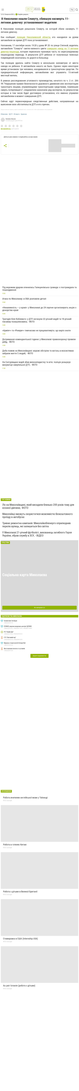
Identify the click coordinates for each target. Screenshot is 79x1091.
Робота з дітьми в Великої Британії (20, 891)
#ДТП (11, 114)
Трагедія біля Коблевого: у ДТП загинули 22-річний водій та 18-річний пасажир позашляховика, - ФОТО (36, 320)
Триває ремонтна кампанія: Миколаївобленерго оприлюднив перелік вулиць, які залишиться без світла (36, 525)
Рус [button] (72, 10)
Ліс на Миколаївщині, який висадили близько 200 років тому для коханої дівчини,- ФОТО (38, 506)
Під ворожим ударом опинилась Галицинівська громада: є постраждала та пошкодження (39, 288)
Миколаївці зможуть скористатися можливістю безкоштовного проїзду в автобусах (37, 515)
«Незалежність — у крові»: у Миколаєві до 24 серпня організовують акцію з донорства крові (39, 309)
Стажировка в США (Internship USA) (20, 938)
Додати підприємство (39, 656)
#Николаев (4, 114)
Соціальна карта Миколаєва (24, 575)
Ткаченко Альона (11, 119)
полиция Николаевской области (32, 37)
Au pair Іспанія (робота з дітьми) (19, 985)
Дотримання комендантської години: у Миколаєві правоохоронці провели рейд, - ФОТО (39, 340)
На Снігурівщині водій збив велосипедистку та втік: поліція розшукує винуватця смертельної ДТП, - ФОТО (36, 363)
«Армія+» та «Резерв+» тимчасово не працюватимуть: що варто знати (36, 330)
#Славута (17, 114)
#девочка (24, 114)
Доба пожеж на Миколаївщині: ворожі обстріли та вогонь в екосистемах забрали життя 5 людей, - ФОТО (38, 352)
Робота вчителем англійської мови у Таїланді (25, 797)
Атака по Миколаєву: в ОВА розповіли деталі (24, 298)
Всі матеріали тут (39, 608)
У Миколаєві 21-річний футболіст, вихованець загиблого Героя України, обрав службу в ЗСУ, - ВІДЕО (37, 534)
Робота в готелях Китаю (14, 844)
